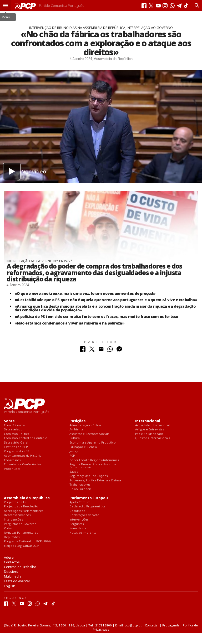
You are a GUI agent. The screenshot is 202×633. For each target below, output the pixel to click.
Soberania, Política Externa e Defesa (95, 480)
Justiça (73, 451)
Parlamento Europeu (88, 498)
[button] (5, 5)
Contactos (12, 562)
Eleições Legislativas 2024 (21, 545)
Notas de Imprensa (82, 532)
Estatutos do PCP (16, 447)
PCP (72, 455)
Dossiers (11, 571)
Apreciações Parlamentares (23, 511)
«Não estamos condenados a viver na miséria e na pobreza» (69, 323)
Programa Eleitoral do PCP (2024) (27, 541)
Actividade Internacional (152, 425)
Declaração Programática (87, 506)
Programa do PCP (16, 451)
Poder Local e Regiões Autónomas (94, 460)
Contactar (152, 625)
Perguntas (76, 524)
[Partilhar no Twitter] (92, 350)
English (9, 586)
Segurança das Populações (88, 476)
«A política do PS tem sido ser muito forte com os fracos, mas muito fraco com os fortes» (96, 316)
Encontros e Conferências (22, 464)
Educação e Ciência (83, 447)
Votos (8, 528)
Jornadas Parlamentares (21, 532)
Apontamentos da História (22, 455)
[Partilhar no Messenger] (119, 350)
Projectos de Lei (15, 502)
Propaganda (170, 625)
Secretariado (13, 429)
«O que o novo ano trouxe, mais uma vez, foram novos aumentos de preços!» (84, 293)
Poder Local (12, 468)
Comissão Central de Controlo (25, 438)
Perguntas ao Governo (20, 524)
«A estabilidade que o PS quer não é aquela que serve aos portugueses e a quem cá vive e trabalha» (105, 299)
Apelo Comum (79, 502)
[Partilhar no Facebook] (82, 350)
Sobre (9, 421)
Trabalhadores (79, 484)
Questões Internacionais (152, 438)
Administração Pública (85, 425)
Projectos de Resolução (21, 506)
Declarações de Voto (84, 515)
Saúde (73, 471)
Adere (9, 557)
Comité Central (15, 425)
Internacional (147, 421)
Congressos (12, 460)
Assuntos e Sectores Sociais (89, 434)
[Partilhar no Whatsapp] (110, 350)
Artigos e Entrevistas (149, 429)
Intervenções (13, 519)
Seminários (77, 528)
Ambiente (76, 429)
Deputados (11, 537)
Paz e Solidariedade (149, 434)
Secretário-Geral (16, 442)
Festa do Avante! (17, 581)
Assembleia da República (27, 498)
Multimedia (12, 576)
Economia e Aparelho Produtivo (92, 442)
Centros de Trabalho (20, 566)
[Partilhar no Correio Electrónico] (101, 350)
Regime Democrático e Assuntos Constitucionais (92, 466)
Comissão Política (16, 434)
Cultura (74, 438)
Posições (77, 421)
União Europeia (80, 489)
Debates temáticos (17, 515)
